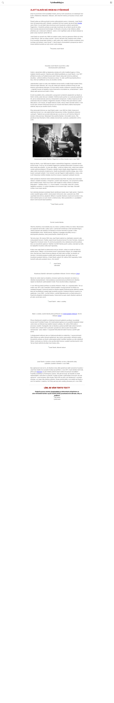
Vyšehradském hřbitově (70, 314)
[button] (111, 3)
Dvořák (80, 23)
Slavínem (39, 371)
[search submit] (3, 3)
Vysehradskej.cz (56, 391)
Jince (77, 273)
